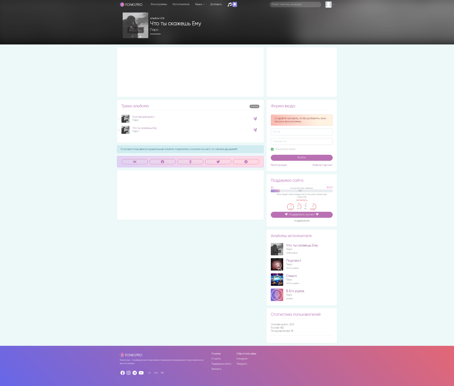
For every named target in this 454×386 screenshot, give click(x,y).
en (162, 372)
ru (149, 372)
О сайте (216, 358)
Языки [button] (199, 4)
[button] (144, 34)
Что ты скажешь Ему (144, 128)
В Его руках (295, 291)
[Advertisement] (190, 72)
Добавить (216, 4)
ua (155, 372)
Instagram (242, 358)
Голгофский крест (143, 117)
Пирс (154, 30)
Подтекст (293, 261)
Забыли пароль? (322, 165)
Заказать (216, 369)
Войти (302, 157)
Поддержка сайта (221, 364)
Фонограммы (159, 4)
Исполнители (181, 4)
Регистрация (279, 165)
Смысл (291, 276)
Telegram (241, 364)
